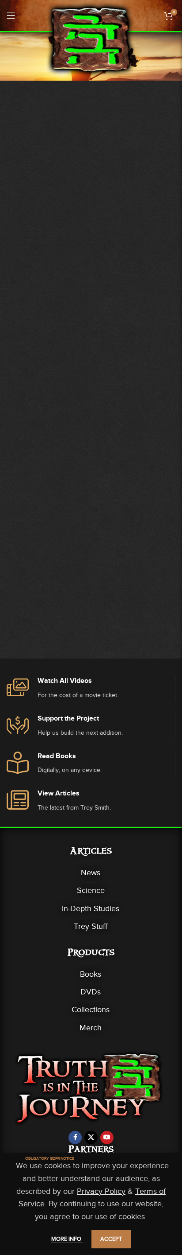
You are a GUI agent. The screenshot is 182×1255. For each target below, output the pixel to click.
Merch (91, 1027)
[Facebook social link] (75, 1137)
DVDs (90, 991)
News (90, 872)
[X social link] (91, 1137)
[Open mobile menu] (11, 15)
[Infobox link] (91, 688)
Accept (111, 1239)
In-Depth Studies (90, 908)
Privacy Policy (101, 1191)
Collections (91, 1009)
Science (91, 890)
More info (67, 1239)
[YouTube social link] (107, 1137)
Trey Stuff (90, 926)
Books (90, 974)
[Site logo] (91, 39)
